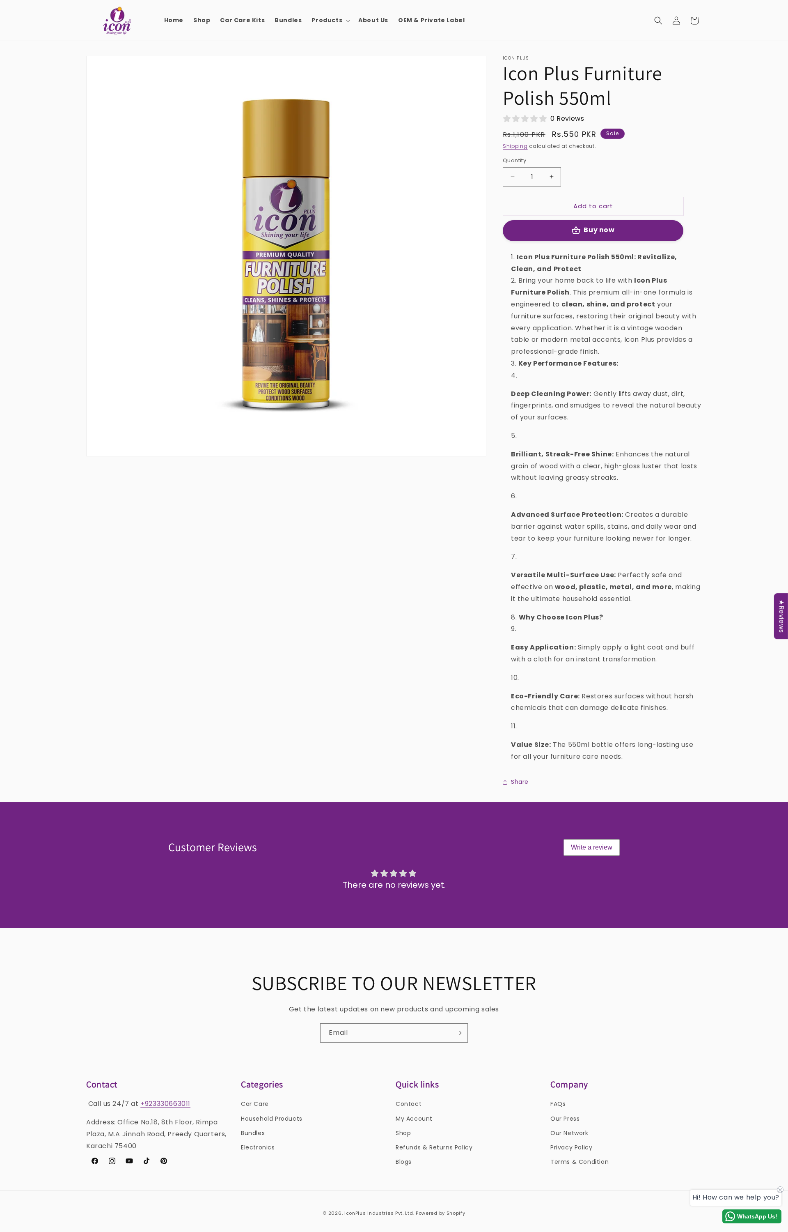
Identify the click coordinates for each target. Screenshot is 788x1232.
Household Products (271, 1119)
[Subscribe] (458, 1033)
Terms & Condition (579, 1162)
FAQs (558, 1104)
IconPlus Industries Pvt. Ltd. (379, 1213)
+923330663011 (165, 1103)
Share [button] (520, 782)
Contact (408, 1104)
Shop (403, 1133)
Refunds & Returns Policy (434, 1147)
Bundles (253, 1133)
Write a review (591, 847)
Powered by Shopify (440, 1213)
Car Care (255, 1104)
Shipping (515, 146)
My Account (414, 1119)
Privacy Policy (571, 1147)
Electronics (258, 1147)
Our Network (569, 1133)
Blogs (404, 1162)
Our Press (565, 1119)
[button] (330, 20)
